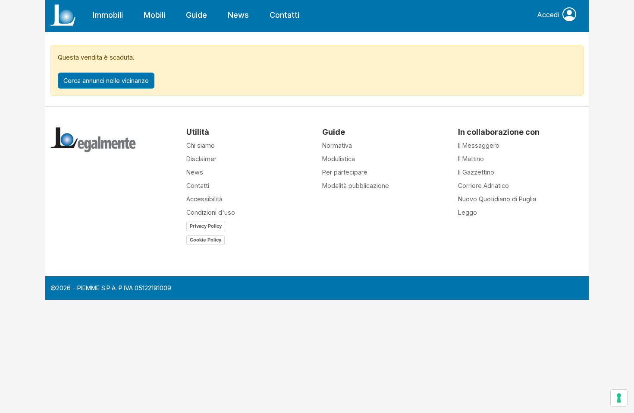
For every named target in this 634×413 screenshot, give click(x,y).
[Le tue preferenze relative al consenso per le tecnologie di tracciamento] (619, 398)
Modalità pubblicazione (355, 185)
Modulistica (338, 158)
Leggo (467, 212)
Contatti (284, 14)
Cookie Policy (205, 240)
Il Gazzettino (476, 172)
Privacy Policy (206, 226)
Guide (196, 14)
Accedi (548, 14)
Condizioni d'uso (210, 212)
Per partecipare (344, 172)
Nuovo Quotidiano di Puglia (497, 199)
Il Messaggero (478, 145)
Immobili (108, 14)
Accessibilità (204, 199)
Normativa (337, 145)
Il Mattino (471, 158)
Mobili (154, 14)
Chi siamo (200, 145)
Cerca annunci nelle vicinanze (106, 80)
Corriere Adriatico (483, 185)
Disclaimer (201, 158)
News (238, 14)
